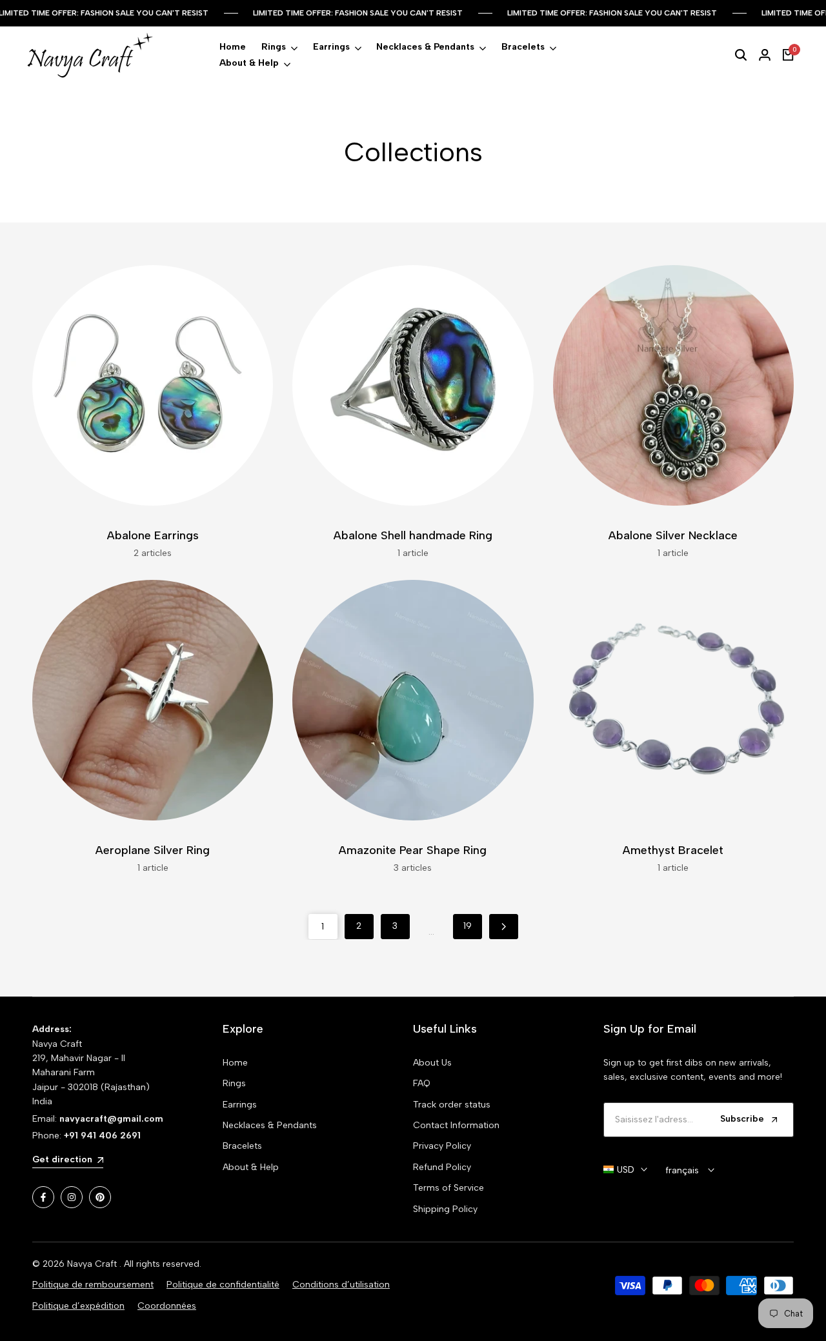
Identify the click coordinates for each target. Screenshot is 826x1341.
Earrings (240, 1104)
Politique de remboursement (93, 1284)
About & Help (251, 1167)
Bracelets (242, 1145)
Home (235, 1062)
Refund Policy (442, 1167)
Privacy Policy (442, 1145)
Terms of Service (448, 1187)
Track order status (451, 1104)
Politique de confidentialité (222, 1284)
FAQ (421, 1083)
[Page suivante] (503, 926)
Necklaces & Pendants (270, 1125)
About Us (432, 1062)
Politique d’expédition (78, 1305)
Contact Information (456, 1125)
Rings (234, 1083)
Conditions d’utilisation (341, 1284)
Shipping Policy (445, 1209)
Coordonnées (166, 1305)
